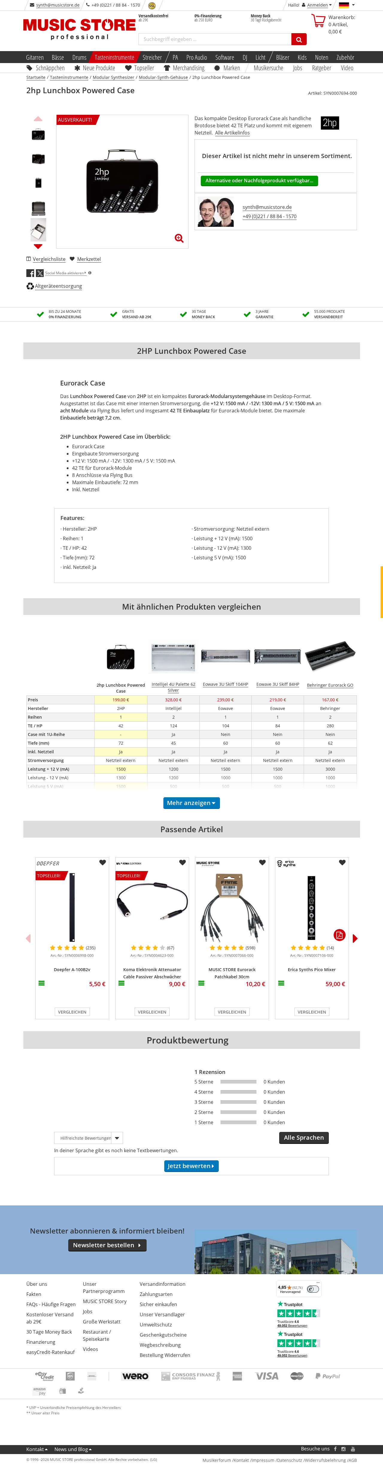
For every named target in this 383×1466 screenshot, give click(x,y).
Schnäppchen (50, 67)
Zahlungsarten (156, 1294)
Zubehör (345, 57)
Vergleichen (72, 1012)
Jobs (298, 67)
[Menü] (318, 1284)
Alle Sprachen (304, 1137)
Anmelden (317, 5)
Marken (232, 67)
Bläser (282, 57)
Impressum (263, 1460)
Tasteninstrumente (114, 57)
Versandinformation (163, 1284)
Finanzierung (40, 1342)
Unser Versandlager (162, 1314)
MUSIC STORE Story (105, 1301)
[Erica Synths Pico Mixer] (312, 907)
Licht (260, 57)
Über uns (36, 1284)
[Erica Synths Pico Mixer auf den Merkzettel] (342, 863)
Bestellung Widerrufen (165, 1355)
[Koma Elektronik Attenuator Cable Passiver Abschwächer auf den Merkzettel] (182, 863)
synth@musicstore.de (58, 5)
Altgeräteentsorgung (58, 286)
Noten (321, 57)
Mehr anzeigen (189, 803)
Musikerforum (217, 1460)
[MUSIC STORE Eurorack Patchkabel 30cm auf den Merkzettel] (262, 863)
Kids (302, 57)
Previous (38, 117)
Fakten (33, 1294)
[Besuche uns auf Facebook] (335, 1448)
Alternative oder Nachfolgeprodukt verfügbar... (259, 180)
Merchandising (189, 67)
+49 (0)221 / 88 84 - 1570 (270, 216)
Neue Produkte (99, 67)
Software (224, 57)
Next (38, 246)
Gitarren (34, 57)
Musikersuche (269, 67)
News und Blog (71, 1449)
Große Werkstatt (102, 1321)
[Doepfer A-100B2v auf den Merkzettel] (102, 863)
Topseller (144, 67)
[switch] (313, 1289)
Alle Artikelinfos (232, 132)
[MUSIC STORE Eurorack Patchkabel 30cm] (232, 907)
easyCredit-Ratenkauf (50, 1352)
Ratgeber (321, 67)
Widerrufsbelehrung (325, 1460)
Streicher (152, 57)
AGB (353, 1460)
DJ (245, 57)
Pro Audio (196, 57)
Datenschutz (289, 1460)
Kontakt (35, 1449)
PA (175, 57)
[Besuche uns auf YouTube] (353, 1448)
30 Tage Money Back (49, 1332)
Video (347, 67)
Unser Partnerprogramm (104, 1287)
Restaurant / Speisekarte (97, 1335)
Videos (90, 1349)
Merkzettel (89, 259)
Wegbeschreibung (160, 1345)
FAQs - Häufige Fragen (51, 1304)
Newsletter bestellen (103, 1245)
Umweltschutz (156, 1324)
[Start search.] (299, 39)
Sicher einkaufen (158, 1304)
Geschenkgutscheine (163, 1335)
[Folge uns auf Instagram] (344, 1448)
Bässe (58, 57)
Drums (79, 57)
